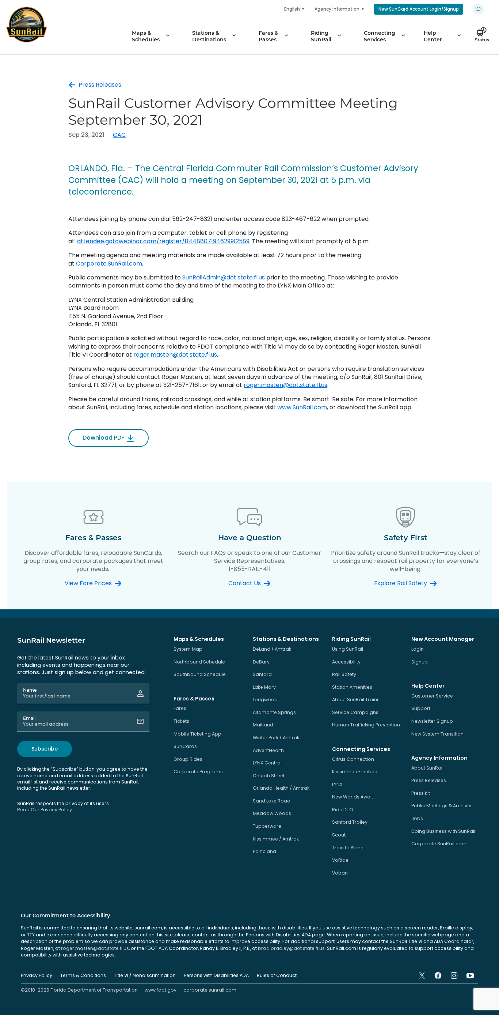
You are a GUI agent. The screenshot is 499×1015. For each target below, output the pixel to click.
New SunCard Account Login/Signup (418, 9)
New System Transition (437, 734)
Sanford (262, 674)
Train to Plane (347, 848)
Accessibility (346, 662)
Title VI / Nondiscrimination (145, 975)
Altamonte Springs (274, 712)
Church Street (269, 775)
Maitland (263, 725)
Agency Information (337, 9)
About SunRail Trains (356, 699)
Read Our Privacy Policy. (45, 810)
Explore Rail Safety (400, 583)
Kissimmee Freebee (354, 771)
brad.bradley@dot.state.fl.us (291, 948)
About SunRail (427, 768)
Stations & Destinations (209, 36)
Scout (339, 835)
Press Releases (100, 85)
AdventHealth (268, 750)
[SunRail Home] (26, 24)
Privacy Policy (36, 975)
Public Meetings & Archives (442, 805)
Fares (180, 708)
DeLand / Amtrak (272, 649)
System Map (188, 649)
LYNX (337, 784)
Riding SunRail (321, 36)
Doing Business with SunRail (443, 831)
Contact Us (244, 583)
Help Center (433, 36)
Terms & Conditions (83, 975)
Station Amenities (352, 687)
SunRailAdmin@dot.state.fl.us (223, 277)
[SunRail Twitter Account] (422, 975)
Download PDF (103, 437)
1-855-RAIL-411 (250, 569)
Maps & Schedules (146, 36)
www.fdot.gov (160, 990)
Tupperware (267, 826)
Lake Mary (264, 687)
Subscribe (44, 748)
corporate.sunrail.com (209, 990)
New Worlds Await (352, 797)
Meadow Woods (272, 813)
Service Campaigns (355, 712)
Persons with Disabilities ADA (216, 975)
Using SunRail (347, 649)
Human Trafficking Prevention (366, 725)
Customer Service (432, 696)
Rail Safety (344, 674)
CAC (119, 135)
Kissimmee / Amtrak (276, 839)
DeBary (261, 662)
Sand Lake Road (271, 801)
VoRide (340, 860)
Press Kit (420, 793)
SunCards (185, 746)
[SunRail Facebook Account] (438, 975)
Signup (419, 662)
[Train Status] (484, 36)
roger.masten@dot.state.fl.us (175, 354)
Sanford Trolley (349, 822)
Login (417, 649)
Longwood (265, 699)
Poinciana (264, 851)
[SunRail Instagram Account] (454, 975)
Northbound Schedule (199, 662)
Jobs (417, 818)
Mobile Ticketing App (197, 734)
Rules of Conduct (277, 975)
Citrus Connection (353, 759)
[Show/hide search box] (478, 9)
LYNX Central (267, 763)
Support (420, 708)
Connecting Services (379, 36)
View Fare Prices (88, 583)
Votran (340, 873)
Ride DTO (342, 810)
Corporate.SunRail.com (109, 263)
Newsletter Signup (432, 721)
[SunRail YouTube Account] (470, 975)
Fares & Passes (268, 36)
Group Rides (188, 759)
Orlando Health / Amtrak (281, 788)
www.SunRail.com (302, 407)
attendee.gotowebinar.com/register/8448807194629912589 (163, 241)
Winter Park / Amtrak (276, 737)
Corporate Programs (198, 771)
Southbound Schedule (200, 674)
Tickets (181, 721)
